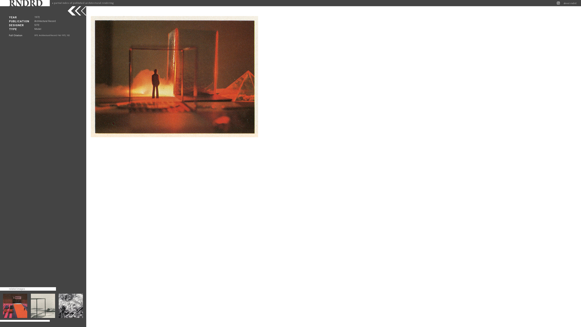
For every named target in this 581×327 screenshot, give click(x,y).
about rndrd (570, 3)
